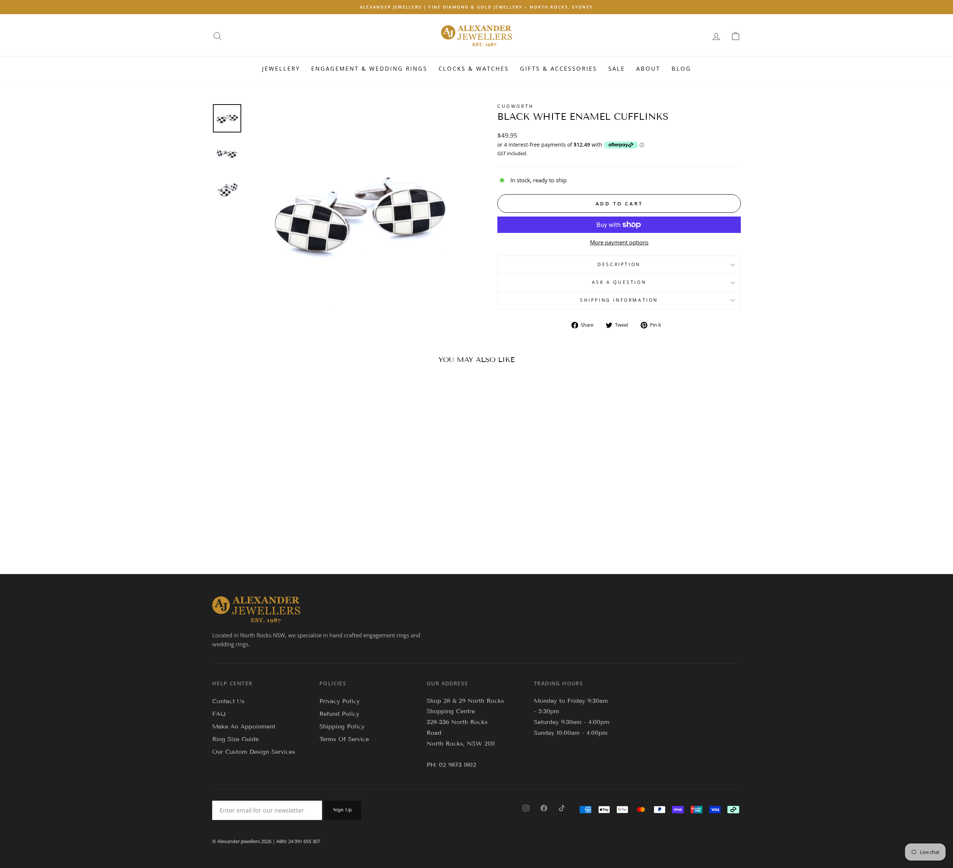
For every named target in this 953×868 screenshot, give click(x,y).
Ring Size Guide (235, 739)
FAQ (219, 713)
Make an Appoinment (243, 726)
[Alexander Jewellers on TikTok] (561, 807)
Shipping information (619, 300)
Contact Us (228, 701)
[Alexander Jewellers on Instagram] (526, 807)
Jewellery (281, 68)
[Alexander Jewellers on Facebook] (544, 807)
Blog (681, 68)
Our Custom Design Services (253, 751)
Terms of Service (344, 739)
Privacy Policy (339, 701)
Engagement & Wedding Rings (369, 68)
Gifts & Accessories (558, 68)
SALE (616, 68)
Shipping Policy (341, 726)
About (648, 68)
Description (619, 264)
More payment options (619, 242)
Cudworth (515, 106)
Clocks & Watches (474, 68)
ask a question (619, 282)
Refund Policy (339, 713)
